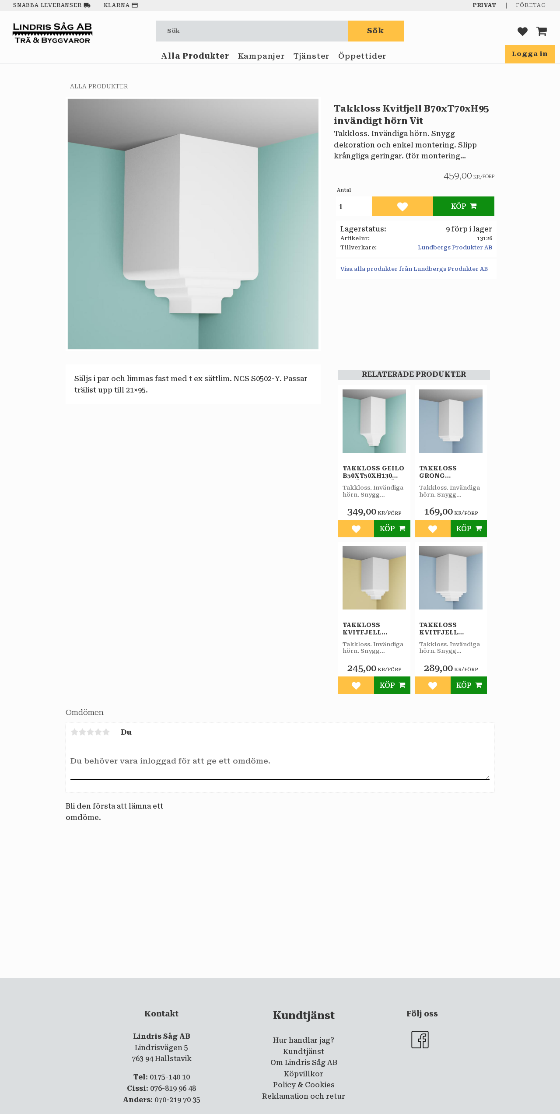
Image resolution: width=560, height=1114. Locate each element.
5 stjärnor (106, 732)
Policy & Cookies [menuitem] (304, 1085)
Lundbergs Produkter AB (455, 247)
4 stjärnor (98, 732)
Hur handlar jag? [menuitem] (303, 1040)
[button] (523, 30)
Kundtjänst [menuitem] (303, 1051)
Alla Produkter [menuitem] (195, 56)
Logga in (530, 54)
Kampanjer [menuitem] (261, 56)
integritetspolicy (244, 985)
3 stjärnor (90, 732)
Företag (531, 5)
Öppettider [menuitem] (362, 56)
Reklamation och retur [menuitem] (303, 1096)
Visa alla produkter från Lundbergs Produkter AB (414, 269)
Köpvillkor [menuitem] (303, 1074)
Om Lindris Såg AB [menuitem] (303, 1062)
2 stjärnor (82, 732)
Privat (485, 5)
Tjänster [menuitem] (311, 56)
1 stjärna (74, 732)
